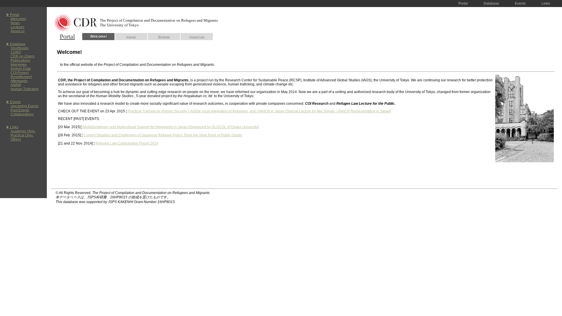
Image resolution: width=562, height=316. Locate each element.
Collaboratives (22, 114)
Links (549, 3)
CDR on (23, 56)
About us (18, 31)
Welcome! (18, 19)
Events (523, 3)
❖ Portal (12, 15)
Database (494, 3)
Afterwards (19, 81)
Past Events (20, 110)
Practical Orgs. (22, 135)
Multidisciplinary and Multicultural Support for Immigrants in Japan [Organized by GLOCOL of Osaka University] (171, 127)
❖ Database (15, 44)
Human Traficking (25, 89)
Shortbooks (20, 48)
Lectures (17, 27)
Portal (466, 3)
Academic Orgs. (23, 131)
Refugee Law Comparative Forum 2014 (126, 143)
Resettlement (21, 77)
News (15, 23)
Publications (20, 61)
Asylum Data (21, 69)
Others (16, 140)
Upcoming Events (25, 106)
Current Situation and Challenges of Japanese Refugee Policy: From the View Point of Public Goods (162, 135)
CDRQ (16, 52)
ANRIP (16, 85)
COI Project (20, 73)
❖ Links (12, 127)
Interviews (19, 65)
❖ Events (13, 102)
